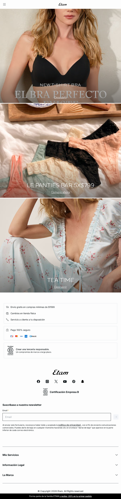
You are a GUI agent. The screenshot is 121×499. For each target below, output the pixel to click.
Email (6, 410)
